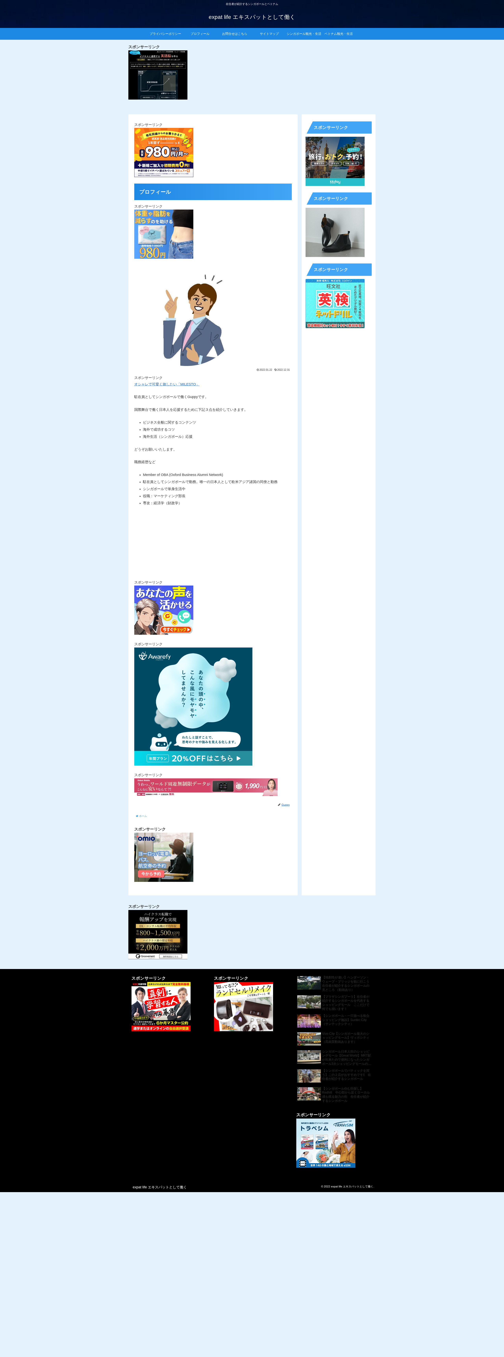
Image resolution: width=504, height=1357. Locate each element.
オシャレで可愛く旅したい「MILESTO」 (166, 384)
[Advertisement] (213, 541)
